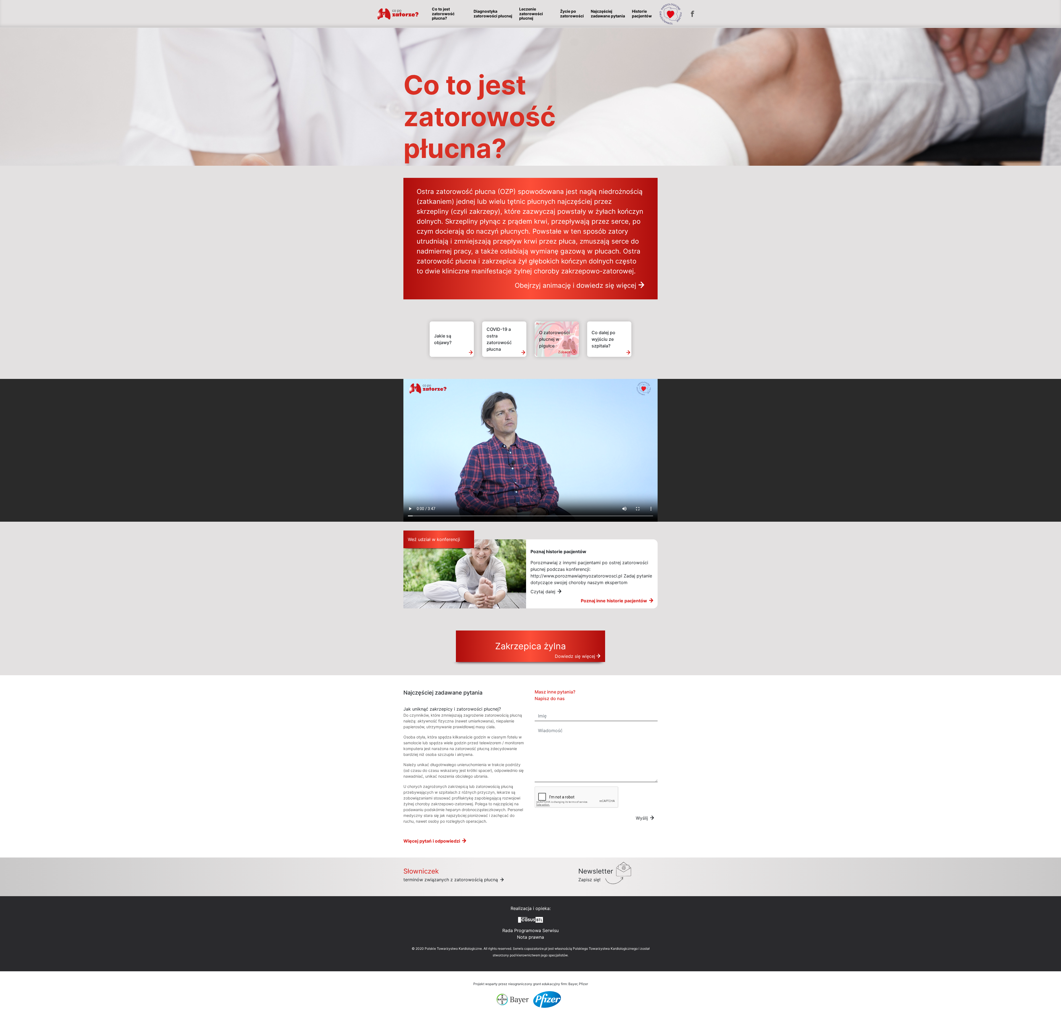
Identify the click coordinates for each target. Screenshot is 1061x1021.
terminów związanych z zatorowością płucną (451, 879)
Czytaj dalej (542, 591)
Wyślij (642, 818)
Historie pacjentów (642, 13)
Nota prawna (530, 937)
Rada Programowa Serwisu (530, 930)
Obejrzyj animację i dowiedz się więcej (575, 285)
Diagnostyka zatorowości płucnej (493, 13)
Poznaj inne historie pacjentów (614, 600)
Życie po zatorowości (572, 13)
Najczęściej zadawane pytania (608, 13)
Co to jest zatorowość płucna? (443, 14)
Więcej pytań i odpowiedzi (431, 841)
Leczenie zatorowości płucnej (531, 14)
